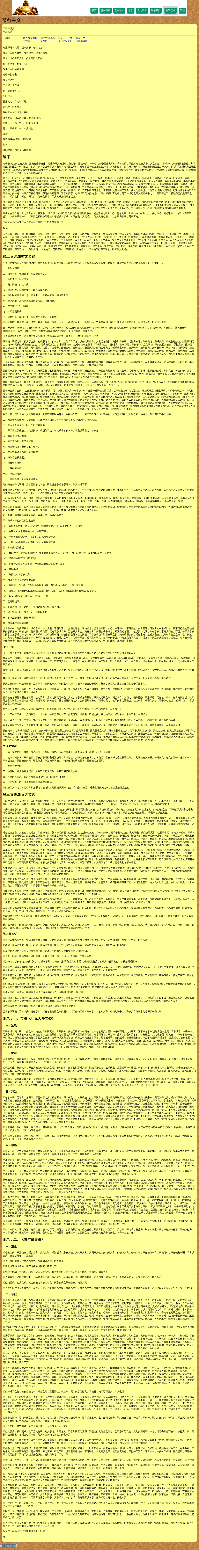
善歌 (130, 10)
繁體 (182, 10)
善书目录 (105, 10)
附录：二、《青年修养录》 (81, 41)
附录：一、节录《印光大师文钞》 (65, 41)
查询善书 (170, 10)
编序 (7, 38)
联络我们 (155, 10)
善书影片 (119, 10)
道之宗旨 (142, 10)
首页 (94, 10)
